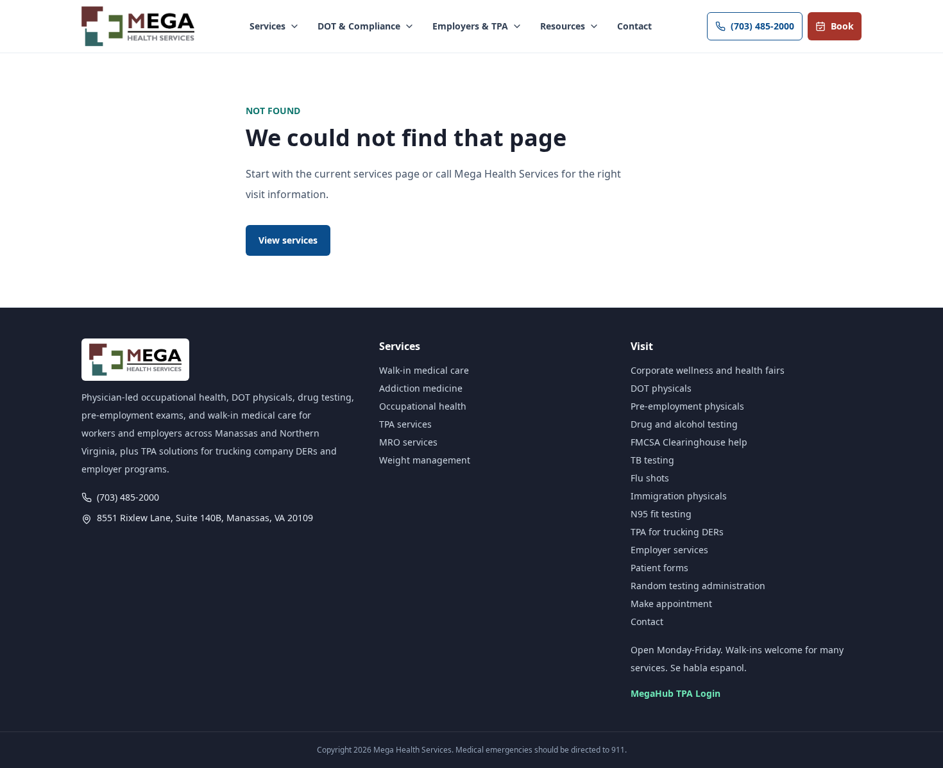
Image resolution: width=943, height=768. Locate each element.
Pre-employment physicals (687, 406)
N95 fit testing (661, 514)
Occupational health (422, 406)
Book (842, 26)
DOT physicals (661, 388)
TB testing (652, 460)
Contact (634, 26)
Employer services (669, 550)
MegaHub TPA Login (675, 693)
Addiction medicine (421, 388)
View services (288, 240)
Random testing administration (698, 586)
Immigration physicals (679, 496)
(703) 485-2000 (762, 26)
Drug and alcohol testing (684, 424)
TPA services (405, 424)
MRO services (408, 442)
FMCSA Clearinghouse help (689, 442)
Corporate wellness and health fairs (708, 370)
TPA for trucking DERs (677, 532)
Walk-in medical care (424, 370)
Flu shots (650, 478)
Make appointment (671, 603)
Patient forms (659, 568)
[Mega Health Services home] (137, 26)
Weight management (424, 460)
